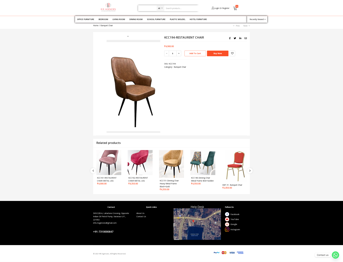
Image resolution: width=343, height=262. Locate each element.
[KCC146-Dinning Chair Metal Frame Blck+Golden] (202, 162)
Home (95, 25)
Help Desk (197, 207)
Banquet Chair (106, 25)
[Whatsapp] (335, 255)
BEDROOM (103, 19)
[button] (160, 8)
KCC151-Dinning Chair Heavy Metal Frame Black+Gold (169, 183)
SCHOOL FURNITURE (156, 19)
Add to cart (195, 53)
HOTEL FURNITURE (198, 19)
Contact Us (101, 228)
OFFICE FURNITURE (85, 19)
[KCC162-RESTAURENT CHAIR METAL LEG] (140, 162)
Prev (238, 25)
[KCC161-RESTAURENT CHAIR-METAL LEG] (108, 162)
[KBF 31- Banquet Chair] (234, 166)
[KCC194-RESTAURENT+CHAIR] (235, 38)
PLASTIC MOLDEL (177, 19)
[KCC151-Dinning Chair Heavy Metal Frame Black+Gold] (171, 164)
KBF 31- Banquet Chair (232, 185)
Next (245, 25)
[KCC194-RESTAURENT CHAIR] (230, 38)
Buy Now (218, 53)
